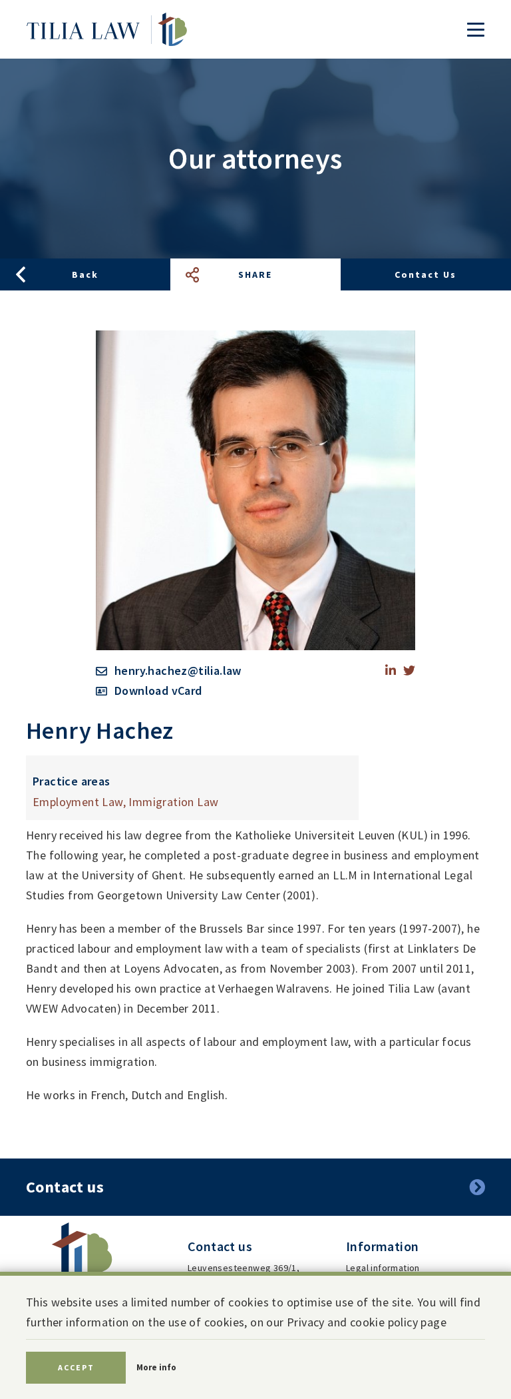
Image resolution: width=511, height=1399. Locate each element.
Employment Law (78, 801)
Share (255, 274)
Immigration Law (173, 801)
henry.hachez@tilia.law (178, 670)
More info (156, 1367)
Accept (76, 1367)
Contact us (425, 274)
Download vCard (158, 690)
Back (85, 274)
